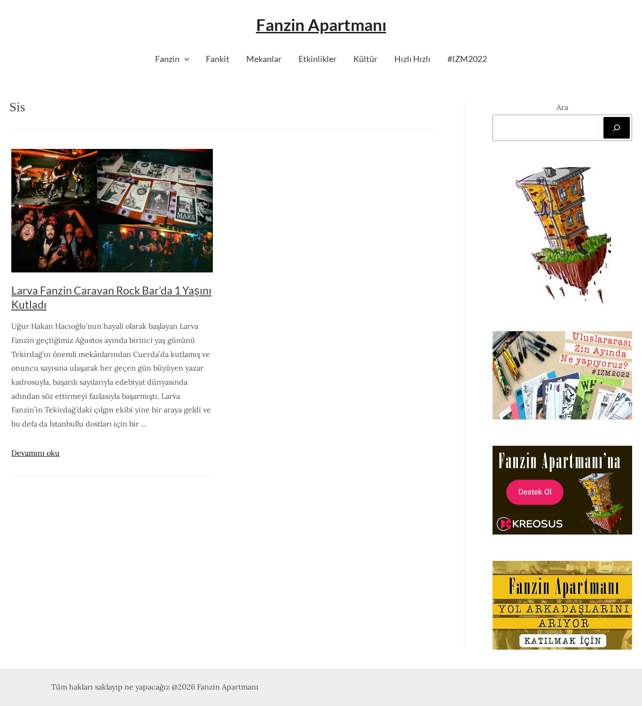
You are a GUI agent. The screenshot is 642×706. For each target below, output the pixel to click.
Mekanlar (264, 59)
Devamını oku (35, 453)
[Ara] (616, 128)
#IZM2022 (467, 59)
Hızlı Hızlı (412, 59)
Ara (562, 107)
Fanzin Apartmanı (321, 24)
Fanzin (167, 59)
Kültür (365, 59)
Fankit (217, 59)
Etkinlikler (317, 59)
